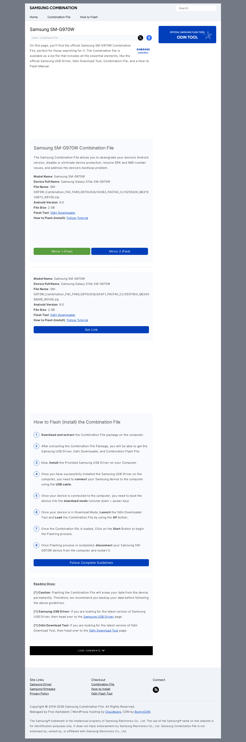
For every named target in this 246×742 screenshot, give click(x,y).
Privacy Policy (39, 693)
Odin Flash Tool (101, 693)
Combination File (49, 37)
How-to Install (100, 689)
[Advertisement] (91, 102)
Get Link (91, 330)
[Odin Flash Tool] (187, 40)
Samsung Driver (41, 684)
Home (35, 37)
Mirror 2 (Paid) (119, 251)
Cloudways (113, 712)
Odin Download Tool (103, 630)
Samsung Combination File (53, 8)
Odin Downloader (63, 213)
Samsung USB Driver (98, 616)
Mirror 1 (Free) (62, 251)
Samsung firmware (42, 689)
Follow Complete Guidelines (91, 563)
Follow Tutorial (77, 218)
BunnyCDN (142, 712)
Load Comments (89, 650)
